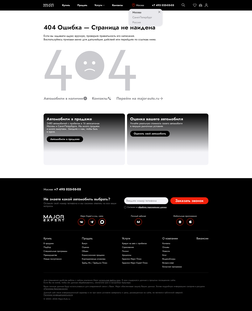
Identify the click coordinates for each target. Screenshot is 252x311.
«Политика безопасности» (56, 288)
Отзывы (165, 247)
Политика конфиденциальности (58, 294)
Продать (82, 5)
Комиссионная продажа (93, 255)
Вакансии (202, 238)
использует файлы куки (109, 280)
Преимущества (50, 255)
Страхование (128, 247)
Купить (66, 5)
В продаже (49, 243)
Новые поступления (53, 259)
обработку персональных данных (152, 207)
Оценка (85, 247)
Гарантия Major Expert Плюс (135, 263)
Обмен (85, 251)
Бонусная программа (172, 267)
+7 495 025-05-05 (163, 5)
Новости (166, 251)
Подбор (47, 247)
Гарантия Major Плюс (132, 259)
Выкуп (84, 243)
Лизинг (125, 251)
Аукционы (126, 255)
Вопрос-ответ (168, 263)
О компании (170, 238)
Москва (140, 5)
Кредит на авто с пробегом (134, 243)
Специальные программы (55, 251)
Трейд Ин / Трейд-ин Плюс (94, 263)
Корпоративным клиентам (93, 259)
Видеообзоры (168, 259)
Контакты (117, 5)
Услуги (98, 5)
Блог (164, 255)
